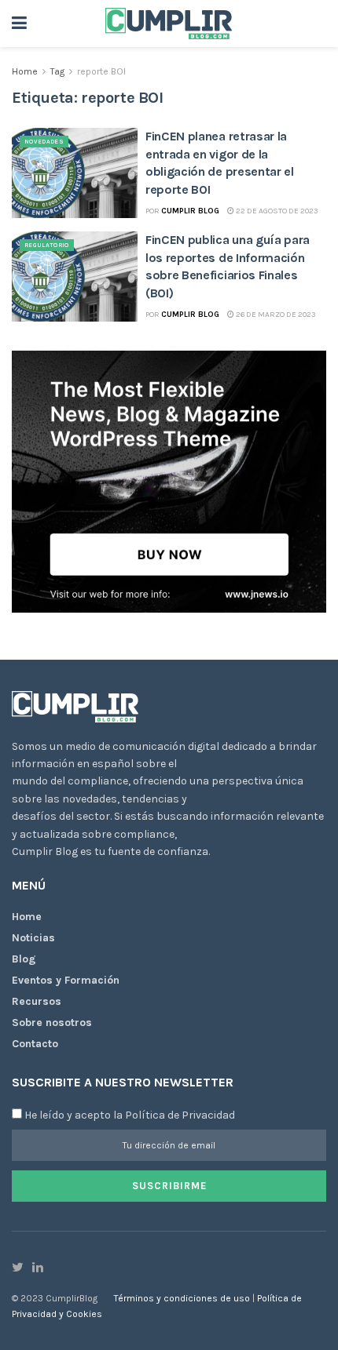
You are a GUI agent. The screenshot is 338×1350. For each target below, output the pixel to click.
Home (25, 71)
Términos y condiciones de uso (183, 1298)
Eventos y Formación (65, 980)
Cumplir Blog (190, 211)
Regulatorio (46, 245)
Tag (57, 71)
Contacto (35, 1043)
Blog (24, 959)
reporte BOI (101, 71)
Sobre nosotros (52, 1022)
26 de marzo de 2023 (275, 314)
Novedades (44, 141)
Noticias (33, 937)
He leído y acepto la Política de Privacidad (129, 1115)
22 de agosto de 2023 (276, 211)
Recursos (36, 1001)
